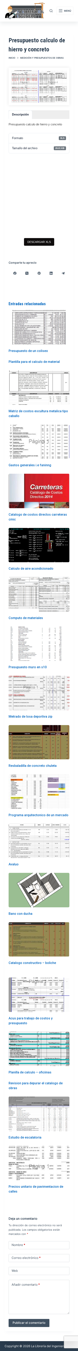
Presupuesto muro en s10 (28, 667)
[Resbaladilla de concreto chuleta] (39, 742)
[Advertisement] (39, 195)
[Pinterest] (39, 273)
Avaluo (14, 864)
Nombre (18, 1245)
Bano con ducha (20, 914)
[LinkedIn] (51, 273)
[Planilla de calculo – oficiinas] (39, 1049)
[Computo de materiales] (39, 594)
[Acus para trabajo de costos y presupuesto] (39, 994)
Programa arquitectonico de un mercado (38, 815)
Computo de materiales (26, 618)
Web (15, 1271)
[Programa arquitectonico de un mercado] (39, 791)
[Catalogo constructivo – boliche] (39, 939)
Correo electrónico (26, 1258)
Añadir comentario (26, 1284)
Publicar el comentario (29, 1323)
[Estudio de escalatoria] (39, 1114)
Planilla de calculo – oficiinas (30, 1072)
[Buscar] (51, 10)
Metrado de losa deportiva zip (30, 716)
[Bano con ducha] (39, 890)
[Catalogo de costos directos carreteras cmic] (39, 491)
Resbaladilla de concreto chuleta (33, 766)
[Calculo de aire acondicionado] (39, 545)
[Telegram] (63, 273)
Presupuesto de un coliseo (28, 351)
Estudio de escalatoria (25, 1137)
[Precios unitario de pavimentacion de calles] (39, 1163)
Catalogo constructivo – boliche (32, 963)
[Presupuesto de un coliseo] (39, 327)
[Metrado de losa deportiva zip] (39, 693)
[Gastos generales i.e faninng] (39, 442)
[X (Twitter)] (27, 273)
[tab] (20, 114)
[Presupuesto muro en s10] (39, 644)
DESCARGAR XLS (39, 242)
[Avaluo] (39, 841)
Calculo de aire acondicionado (31, 568)
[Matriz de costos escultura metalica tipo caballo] (39, 387)
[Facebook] (15, 273)
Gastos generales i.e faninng (30, 465)
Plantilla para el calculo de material (34, 362)
